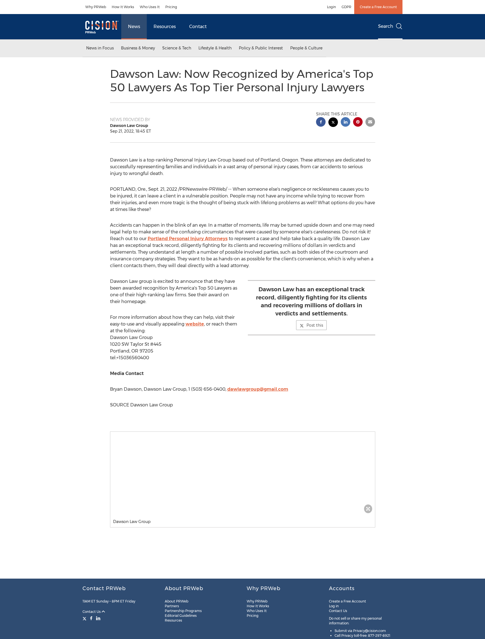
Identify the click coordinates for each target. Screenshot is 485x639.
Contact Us (92, 612)
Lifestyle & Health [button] (215, 48)
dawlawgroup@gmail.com (257, 389)
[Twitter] (85, 618)
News (134, 26)
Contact (198, 26)
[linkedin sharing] (345, 122)
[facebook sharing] (321, 122)
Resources (165, 26)
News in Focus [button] (100, 48)
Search (385, 26)
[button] (242, 474)
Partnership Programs (183, 611)
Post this (314, 325)
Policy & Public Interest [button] (261, 48)
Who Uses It (150, 7)
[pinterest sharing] (358, 122)
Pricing (171, 7)
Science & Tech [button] (176, 48)
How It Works (123, 7)
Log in (334, 606)
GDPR (346, 7)
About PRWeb (176, 601)
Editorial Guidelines (181, 615)
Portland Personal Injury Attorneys (188, 238)
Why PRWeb (95, 7)
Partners (172, 606)
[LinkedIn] (98, 618)
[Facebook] (91, 618)
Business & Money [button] (138, 48)
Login (331, 7)
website (195, 324)
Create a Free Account (378, 7)
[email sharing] (370, 122)
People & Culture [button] (306, 48)
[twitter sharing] (333, 122)
